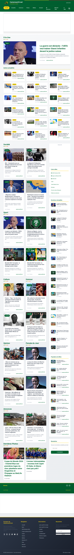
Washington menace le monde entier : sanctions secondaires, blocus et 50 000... (18, 88)
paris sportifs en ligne (43, 525)
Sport (23, 527)
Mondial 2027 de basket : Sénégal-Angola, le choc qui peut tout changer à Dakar (63, 111)
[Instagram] (7, 534)
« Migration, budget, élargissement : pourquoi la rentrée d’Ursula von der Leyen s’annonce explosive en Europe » (13, 198)
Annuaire (41, 7)
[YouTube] (15, 534)
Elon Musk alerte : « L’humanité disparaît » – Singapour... (61, 361)
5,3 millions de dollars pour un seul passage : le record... (63, 265)
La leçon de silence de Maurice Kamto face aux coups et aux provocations (35, 363)
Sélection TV (24, 540)
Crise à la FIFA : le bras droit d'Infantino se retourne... (62, 385)
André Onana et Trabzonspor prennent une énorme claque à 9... (63, 331)
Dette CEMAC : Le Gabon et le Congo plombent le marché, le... (62, 316)
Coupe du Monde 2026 (56, 175)
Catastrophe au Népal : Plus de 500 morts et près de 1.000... (62, 250)
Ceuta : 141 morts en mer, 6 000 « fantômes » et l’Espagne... (62, 431)
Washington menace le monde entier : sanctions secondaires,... (62, 235)
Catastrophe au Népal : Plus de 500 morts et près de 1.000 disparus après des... (63, 88)
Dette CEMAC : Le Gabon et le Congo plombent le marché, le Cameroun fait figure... (63, 123)
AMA (65, 9)
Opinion (23, 535)
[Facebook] (4, 534)
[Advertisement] (37, 23)
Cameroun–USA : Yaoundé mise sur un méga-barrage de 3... (62, 308)
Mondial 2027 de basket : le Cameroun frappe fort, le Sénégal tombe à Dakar (18, 111)
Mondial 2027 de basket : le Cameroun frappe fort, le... (62, 279)
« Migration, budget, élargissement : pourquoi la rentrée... (62, 227)
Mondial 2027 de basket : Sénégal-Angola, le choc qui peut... (62, 293)
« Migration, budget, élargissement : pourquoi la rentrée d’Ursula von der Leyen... (63, 76)
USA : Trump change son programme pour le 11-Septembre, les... (62, 258)
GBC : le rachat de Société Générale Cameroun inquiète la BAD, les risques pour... (18, 135)
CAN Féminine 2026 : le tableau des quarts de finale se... (62, 408)
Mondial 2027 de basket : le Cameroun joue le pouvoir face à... (62, 286)
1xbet (52, 181)
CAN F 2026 (56, 8)
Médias (34, 7)
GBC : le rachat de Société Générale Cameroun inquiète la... (62, 324)
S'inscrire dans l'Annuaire (56, 190)
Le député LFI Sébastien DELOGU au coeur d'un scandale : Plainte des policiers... (40, 76)
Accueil (6, 7)
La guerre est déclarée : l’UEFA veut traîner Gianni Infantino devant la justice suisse (54, 48)
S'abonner (60, 452)
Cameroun (21, 7)
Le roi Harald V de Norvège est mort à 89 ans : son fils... (62, 301)
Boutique (53, 187)
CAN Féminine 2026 (56, 173)
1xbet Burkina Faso (55, 184)
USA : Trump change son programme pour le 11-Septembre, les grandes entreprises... (17, 99)
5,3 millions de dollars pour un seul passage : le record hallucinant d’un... (41, 99)
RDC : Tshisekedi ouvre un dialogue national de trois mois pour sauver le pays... (18, 75)
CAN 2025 (54, 178)
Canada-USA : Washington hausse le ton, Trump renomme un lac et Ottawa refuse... (41, 88)
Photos (28, 7)
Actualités (13, 7)
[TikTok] (17, 534)
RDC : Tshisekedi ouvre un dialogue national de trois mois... (62, 211)
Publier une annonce (55, 193)
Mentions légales (42, 535)
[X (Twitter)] (12, 534)
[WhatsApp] (9, 534)
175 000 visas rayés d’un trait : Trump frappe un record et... (62, 377)
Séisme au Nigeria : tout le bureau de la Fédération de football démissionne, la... (63, 99)
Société (23, 525)
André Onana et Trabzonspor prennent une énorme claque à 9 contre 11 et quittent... (40, 135)
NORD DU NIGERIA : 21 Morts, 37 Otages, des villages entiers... (61, 392)
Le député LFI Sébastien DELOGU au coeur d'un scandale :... (62, 219)
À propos (41, 531)
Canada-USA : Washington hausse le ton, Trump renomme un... (62, 242)
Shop (23, 542)
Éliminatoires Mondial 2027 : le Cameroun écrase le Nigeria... (62, 347)
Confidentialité (42, 533)
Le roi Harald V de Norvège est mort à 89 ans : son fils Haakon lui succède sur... (17, 123)
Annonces (48, 9)
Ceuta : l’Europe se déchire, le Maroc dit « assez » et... (62, 424)
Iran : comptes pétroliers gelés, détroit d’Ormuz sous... (62, 369)
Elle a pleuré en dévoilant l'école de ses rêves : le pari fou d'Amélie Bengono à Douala (36, 299)
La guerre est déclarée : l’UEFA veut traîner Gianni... (62, 204)
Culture (23, 533)
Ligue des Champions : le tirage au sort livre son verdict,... (62, 339)
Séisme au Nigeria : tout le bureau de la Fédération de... (62, 272)
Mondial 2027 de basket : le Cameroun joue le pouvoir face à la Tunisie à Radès (41, 111)
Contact (40, 529)
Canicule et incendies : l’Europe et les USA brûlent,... (61, 416)
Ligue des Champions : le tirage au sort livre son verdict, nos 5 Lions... (63, 135)
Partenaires (41, 538)
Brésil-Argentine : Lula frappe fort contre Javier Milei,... (62, 400)
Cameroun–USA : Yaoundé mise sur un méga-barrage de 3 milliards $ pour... (41, 123)
